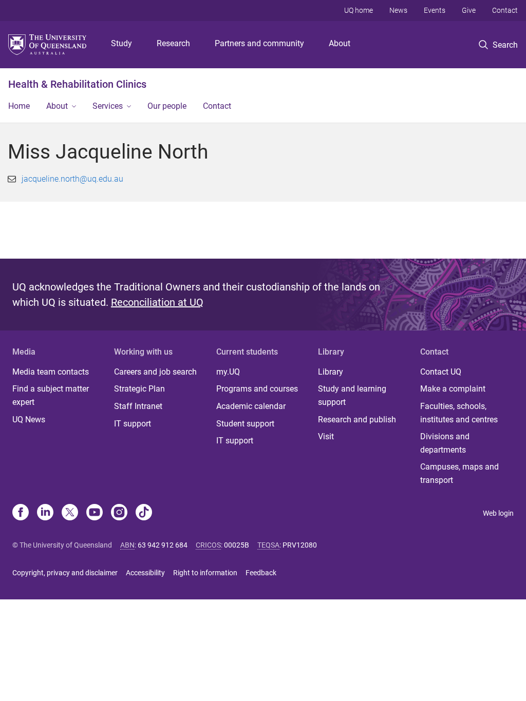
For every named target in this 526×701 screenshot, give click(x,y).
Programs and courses (257, 389)
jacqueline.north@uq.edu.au (72, 179)
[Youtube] (94, 513)
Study (121, 43)
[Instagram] (119, 513)
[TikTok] (144, 513)
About (339, 43)
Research (173, 43)
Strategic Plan (139, 389)
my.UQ (228, 372)
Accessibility (145, 573)
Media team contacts (50, 372)
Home (19, 106)
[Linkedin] (45, 513)
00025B (236, 545)
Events (434, 10)
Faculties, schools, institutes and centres (459, 412)
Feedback (261, 573)
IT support (132, 424)
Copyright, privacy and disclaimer (65, 573)
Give (469, 10)
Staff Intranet (138, 406)
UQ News (28, 419)
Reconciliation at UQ (157, 302)
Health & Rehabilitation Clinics (77, 84)
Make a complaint (452, 389)
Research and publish (357, 419)
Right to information (205, 573)
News (398, 10)
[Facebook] (20, 513)
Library (330, 372)
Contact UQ (440, 372)
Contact (505, 10)
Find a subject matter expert (50, 395)
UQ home (358, 10)
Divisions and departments (444, 443)
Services (107, 106)
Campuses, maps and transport (459, 473)
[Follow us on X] (70, 513)
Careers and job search (155, 372)
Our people (166, 106)
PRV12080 (300, 545)
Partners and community (259, 43)
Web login (498, 513)
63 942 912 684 (162, 545)
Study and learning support (352, 395)
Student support (245, 424)
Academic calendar (251, 406)
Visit (326, 436)
